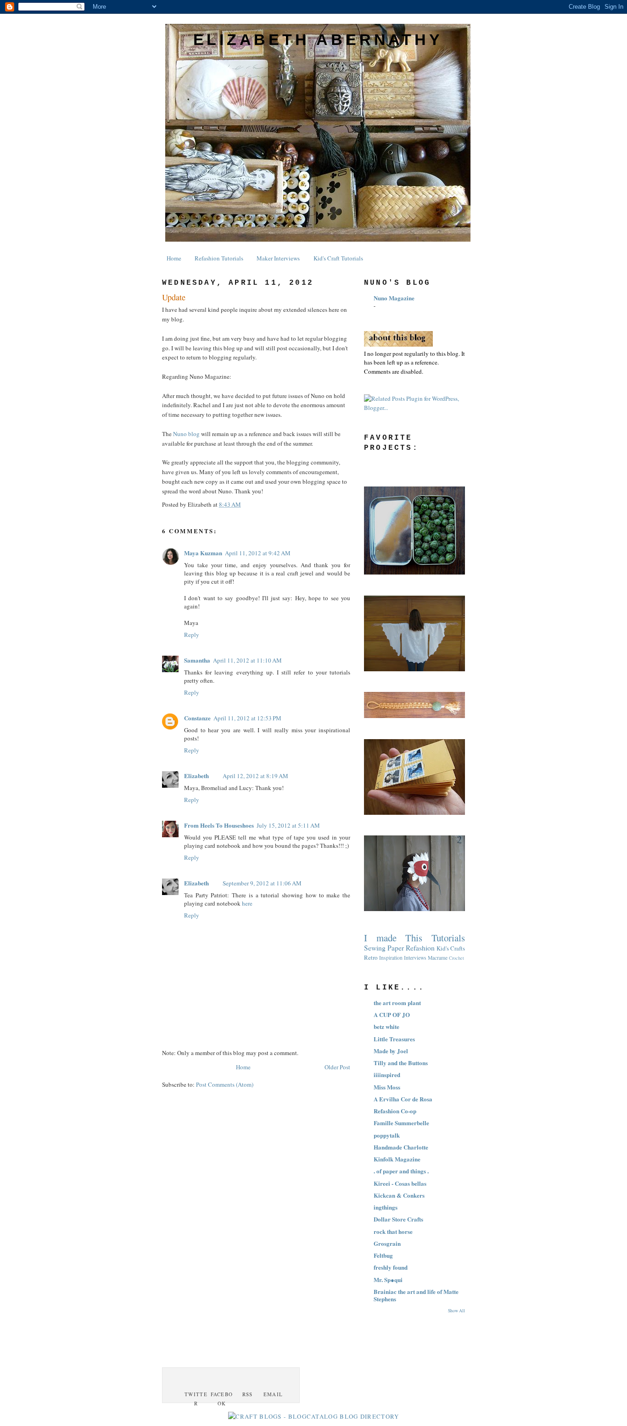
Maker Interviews (278, 258)
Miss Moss (387, 1087)
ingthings (385, 1207)
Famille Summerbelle (401, 1122)
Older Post (337, 1067)
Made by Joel (391, 1050)
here (247, 903)
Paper (395, 947)
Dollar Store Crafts (398, 1219)
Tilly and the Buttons (401, 1062)
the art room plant (397, 1002)
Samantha (197, 660)
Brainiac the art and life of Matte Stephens (416, 1295)
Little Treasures (394, 1038)
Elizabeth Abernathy (318, 39)
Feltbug (383, 1255)
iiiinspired (387, 1074)
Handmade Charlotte (401, 1147)
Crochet (456, 958)
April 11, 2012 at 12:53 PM (247, 718)
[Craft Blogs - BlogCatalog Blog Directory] (313, 1416)
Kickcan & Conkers (399, 1195)
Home (174, 258)
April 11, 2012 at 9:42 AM (258, 553)
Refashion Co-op (395, 1110)
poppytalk (387, 1135)
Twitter (196, 1399)
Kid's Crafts (451, 948)
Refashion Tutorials (219, 258)
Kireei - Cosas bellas (400, 1183)
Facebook (222, 1399)
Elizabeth (196, 775)
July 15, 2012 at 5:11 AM (288, 825)
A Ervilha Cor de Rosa (403, 1098)
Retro (371, 957)
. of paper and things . (401, 1170)
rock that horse (393, 1231)
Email (273, 1394)
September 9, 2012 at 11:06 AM (262, 883)
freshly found (391, 1267)
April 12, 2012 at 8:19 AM (255, 776)
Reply (191, 634)
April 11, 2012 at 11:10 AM (247, 660)
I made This (393, 937)
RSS (247, 1394)
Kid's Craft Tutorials (338, 258)
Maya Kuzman (203, 552)
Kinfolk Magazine (397, 1159)
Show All (456, 1311)
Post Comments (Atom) (224, 1084)
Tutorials (448, 937)
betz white (386, 1026)
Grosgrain (387, 1243)
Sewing (375, 947)
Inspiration (391, 957)
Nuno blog (186, 434)
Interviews (415, 957)
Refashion (420, 947)
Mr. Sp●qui (388, 1279)
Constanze (197, 717)
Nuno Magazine (394, 297)
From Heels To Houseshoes (219, 825)
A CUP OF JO (392, 1014)
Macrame (438, 957)
